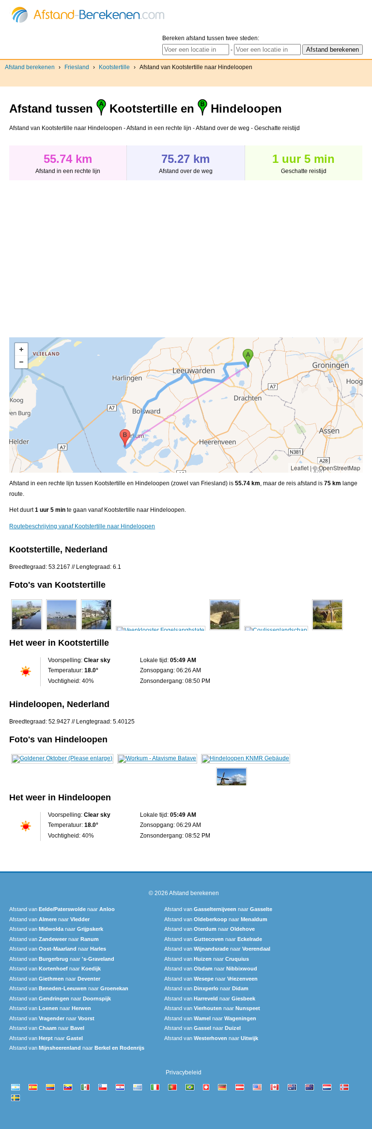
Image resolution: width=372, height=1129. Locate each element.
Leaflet (300, 467)
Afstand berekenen (30, 67)
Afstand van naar (62, 909)
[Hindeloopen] (62, 758)
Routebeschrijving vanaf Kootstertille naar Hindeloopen (82, 526)
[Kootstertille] (26, 630)
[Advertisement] (90, 253)
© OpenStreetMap (336, 467)
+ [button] (21, 349)
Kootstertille (114, 67)
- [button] (21, 362)
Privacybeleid (184, 1072)
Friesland (76, 67)
